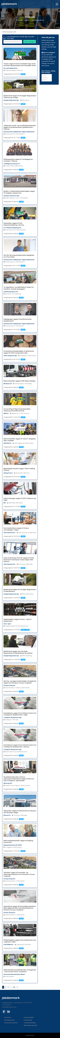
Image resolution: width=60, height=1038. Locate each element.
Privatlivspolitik (29, 1017)
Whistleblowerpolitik (30, 1025)
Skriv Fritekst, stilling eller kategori (48, 71)
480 (14, 987)
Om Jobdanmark (9, 1020)
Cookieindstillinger (30, 1023)
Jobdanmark (19, 20)
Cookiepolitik (28, 1020)
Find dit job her (48, 37)
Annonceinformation (11, 1023)
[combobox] (47, 78)
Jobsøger (27, 20)
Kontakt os (7, 1017)
